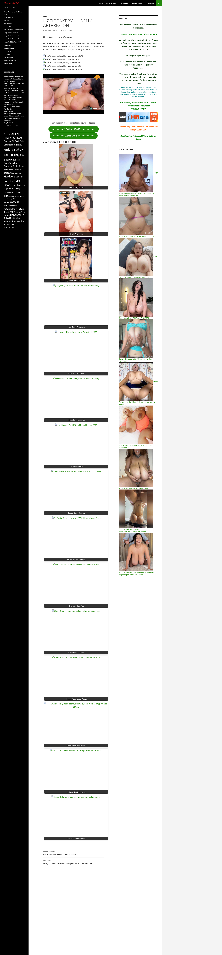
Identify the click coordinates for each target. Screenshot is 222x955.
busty (7, 172)
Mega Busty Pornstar (11, 33)
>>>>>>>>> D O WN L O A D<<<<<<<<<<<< (73, 129)
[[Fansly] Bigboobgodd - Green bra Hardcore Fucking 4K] (136, 338)
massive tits (8, 202)
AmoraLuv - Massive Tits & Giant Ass (133, 488)
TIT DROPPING (17, 215)
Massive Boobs (19, 196)
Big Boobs (8, 144)
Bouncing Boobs (11, 166)
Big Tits (46, 16)
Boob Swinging (10, 163)
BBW (6, 137)
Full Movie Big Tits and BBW (13, 30)
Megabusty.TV (11, 3)
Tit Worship (9, 224)
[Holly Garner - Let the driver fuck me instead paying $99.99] (136, 381)
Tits (14, 218)
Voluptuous (9, 227)
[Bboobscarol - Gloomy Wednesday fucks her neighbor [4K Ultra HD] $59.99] (136, 552)
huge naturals (10, 188)
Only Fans (7, 51)
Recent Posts (9, 72)
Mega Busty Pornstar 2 (11, 36)
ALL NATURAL (12, 134)
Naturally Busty (10, 209)
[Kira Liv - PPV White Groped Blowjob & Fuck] (136, 257)
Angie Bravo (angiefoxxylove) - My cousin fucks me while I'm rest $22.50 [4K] (14, 79)
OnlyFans (7, 54)
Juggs (11, 196)
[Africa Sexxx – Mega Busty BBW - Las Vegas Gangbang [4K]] (136, 425)
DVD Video (124, 3)
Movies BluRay (9, 48)
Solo (23, 212)
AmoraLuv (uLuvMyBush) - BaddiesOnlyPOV (136, 236)
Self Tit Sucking (14, 212)
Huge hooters (18, 185)
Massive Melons (18, 199)
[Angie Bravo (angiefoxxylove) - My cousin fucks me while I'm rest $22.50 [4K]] (136, 173)
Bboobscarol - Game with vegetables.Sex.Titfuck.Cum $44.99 (132, 530)
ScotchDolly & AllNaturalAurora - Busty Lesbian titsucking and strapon (14, 113)
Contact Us (149, 3)
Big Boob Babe (18, 141)
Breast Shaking (14, 169)
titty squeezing (17, 221)
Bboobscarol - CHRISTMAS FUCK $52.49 (135, 318)
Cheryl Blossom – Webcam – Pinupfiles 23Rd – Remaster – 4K (67, 862)
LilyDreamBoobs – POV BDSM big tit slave (60, 852)
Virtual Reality (111, 3)
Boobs (18, 160)
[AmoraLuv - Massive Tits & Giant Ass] (136, 468)
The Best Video (137, 3)
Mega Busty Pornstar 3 (11, 39)
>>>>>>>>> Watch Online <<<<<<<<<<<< (73, 135)
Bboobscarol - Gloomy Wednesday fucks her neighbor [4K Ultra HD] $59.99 (136, 573)
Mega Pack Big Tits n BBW (12, 42)
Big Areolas (15, 138)
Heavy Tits (8, 181)
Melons (13, 205)
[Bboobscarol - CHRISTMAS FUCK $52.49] (136, 297)
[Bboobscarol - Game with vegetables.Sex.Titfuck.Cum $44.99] (136, 508)
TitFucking (8, 218)
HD (21, 177)
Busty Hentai (8, 23)
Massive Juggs (8, 199)
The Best (7, 215)
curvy (21, 173)
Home (101, 3)
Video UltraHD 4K (10, 60)
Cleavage (14, 173)
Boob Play (9, 159)
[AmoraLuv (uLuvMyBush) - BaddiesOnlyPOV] (136, 216)
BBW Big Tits (8, 17)
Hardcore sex (12, 176)
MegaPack (7, 45)
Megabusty (67, 30)
